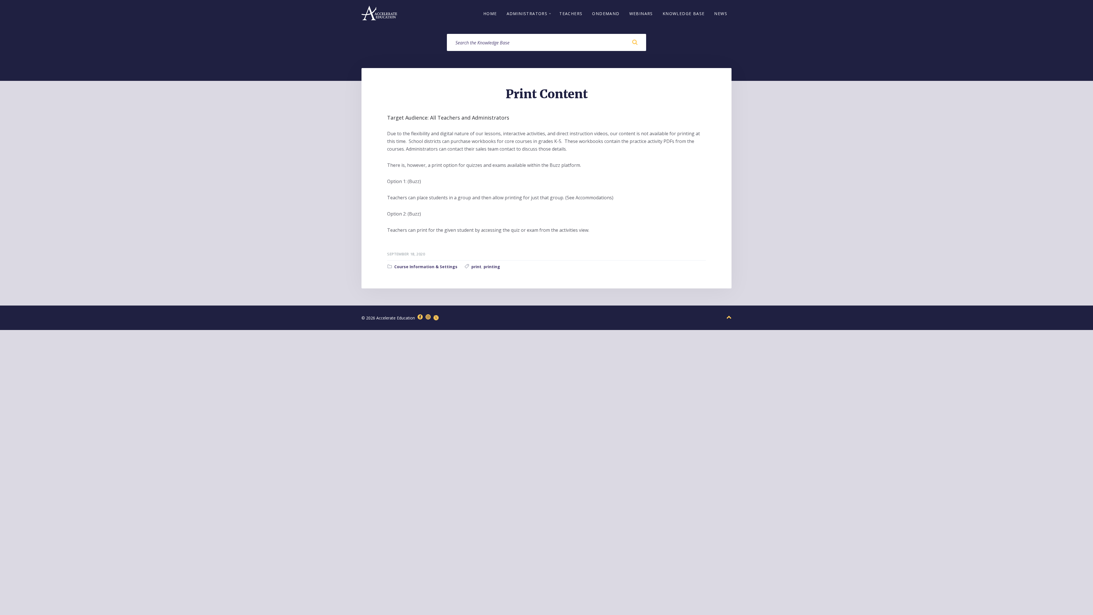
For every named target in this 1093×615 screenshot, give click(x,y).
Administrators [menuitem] (527, 13)
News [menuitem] (720, 13)
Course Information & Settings (425, 266)
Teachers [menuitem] (570, 13)
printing (492, 266)
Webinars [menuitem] (641, 13)
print (476, 266)
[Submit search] (635, 42)
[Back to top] (729, 317)
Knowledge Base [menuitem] (684, 13)
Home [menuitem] (490, 13)
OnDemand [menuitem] (605, 13)
